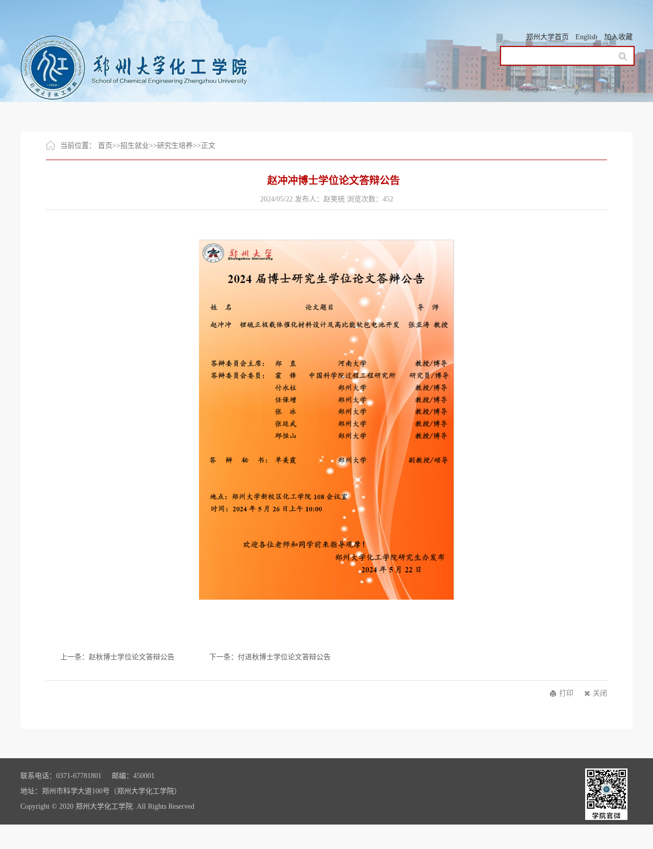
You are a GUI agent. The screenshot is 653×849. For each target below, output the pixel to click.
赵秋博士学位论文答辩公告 (131, 657)
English (586, 37)
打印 (566, 693)
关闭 (600, 693)
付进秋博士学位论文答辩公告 (284, 657)
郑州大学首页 (547, 37)
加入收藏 (618, 37)
